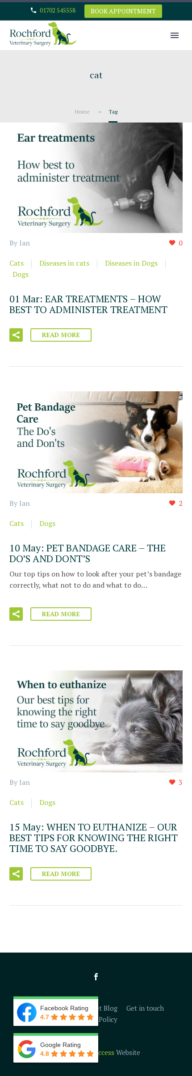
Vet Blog (104, 1008)
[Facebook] (96, 976)
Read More (61, 334)
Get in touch (145, 1008)
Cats (16, 263)
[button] (16, 335)
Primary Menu (175, 35)
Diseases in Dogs (131, 263)
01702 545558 (57, 10)
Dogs (21, 274)
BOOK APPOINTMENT (123, 11)
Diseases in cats (64, 263)
